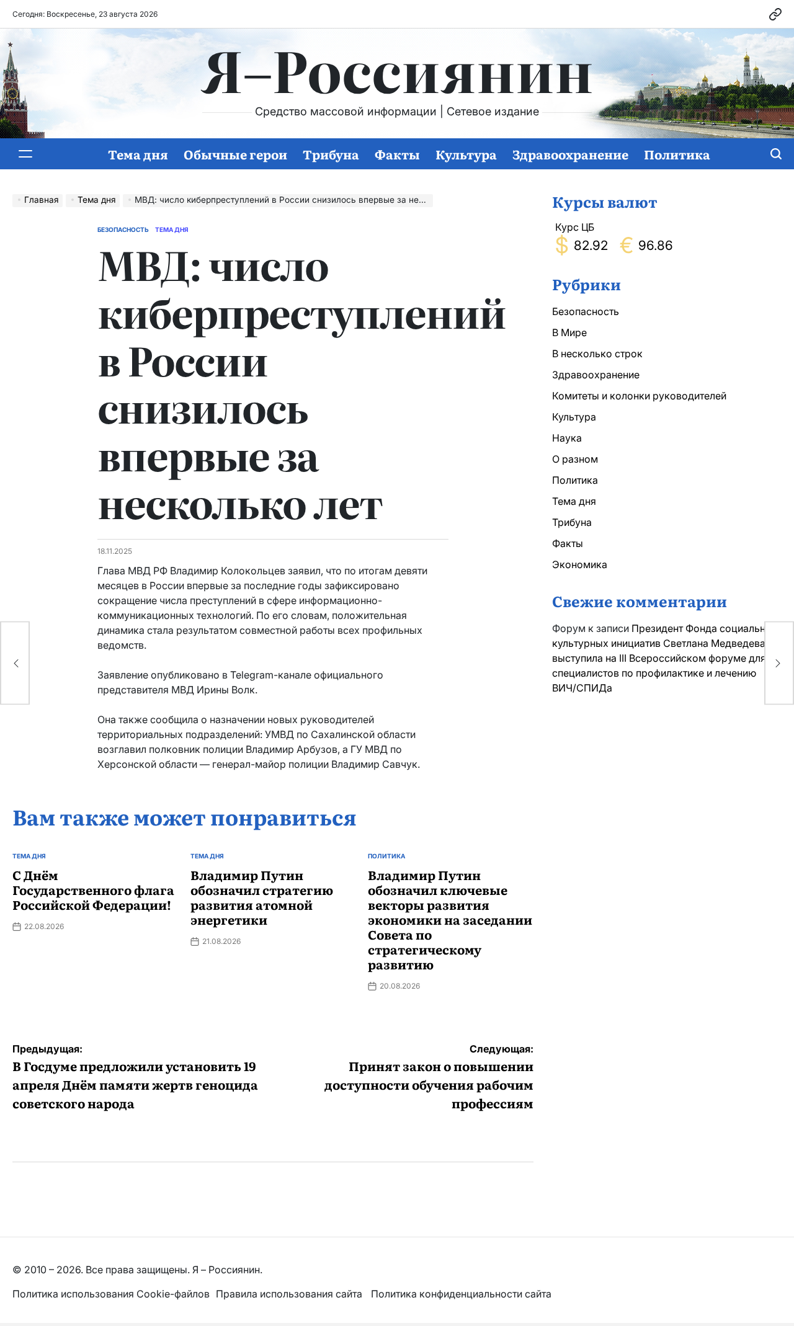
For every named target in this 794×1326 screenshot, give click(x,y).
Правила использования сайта (290, 1294)
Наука (567, 438)
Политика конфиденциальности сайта (461, 1294)
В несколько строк (597, 353)
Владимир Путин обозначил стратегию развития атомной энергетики (261, 896)
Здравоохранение (570, 154)
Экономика (579, 564)
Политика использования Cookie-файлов (111, 1294)
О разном (575, 459)
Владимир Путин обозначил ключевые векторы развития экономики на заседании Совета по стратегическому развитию (450, 919)
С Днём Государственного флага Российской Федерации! (93, 889)
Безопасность (123, 229)
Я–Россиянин (397, 69)
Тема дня (138, 154)
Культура (466, 154)
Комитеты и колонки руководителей (639, 395)
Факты (397, 154)
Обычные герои (235, 154)
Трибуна (331, 154)
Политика (677, 154)
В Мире (569, 332)
